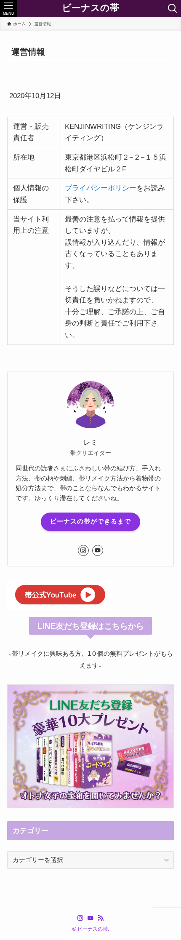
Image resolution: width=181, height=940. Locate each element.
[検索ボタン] (172, 8)
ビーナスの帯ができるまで (90, 521)
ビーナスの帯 (90, 8)
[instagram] (83, 550)
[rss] (100, 918)
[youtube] (97, 550)
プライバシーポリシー (100, 188)
